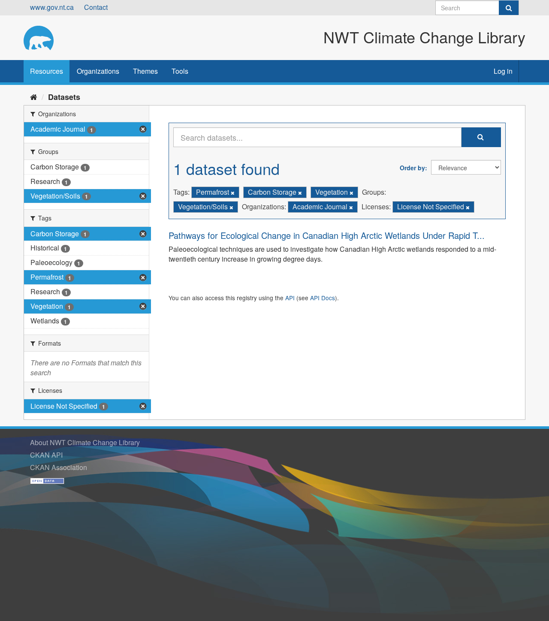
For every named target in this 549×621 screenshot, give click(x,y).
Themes (145, 71)
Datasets (64, 96)
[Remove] (233, 192)
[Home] (33, 96)
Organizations (98, 71)
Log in (503, 71)
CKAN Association (58, 467)
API (290, 297)
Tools (180, 71)
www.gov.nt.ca (52, 7)
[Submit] (509, 7)
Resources (46, 71)
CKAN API (46, 455)
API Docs (322, 297)
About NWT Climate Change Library (85, 442)
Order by (412, 167)
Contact (96, 7)
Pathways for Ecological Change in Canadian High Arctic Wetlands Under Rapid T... (327, 235)
